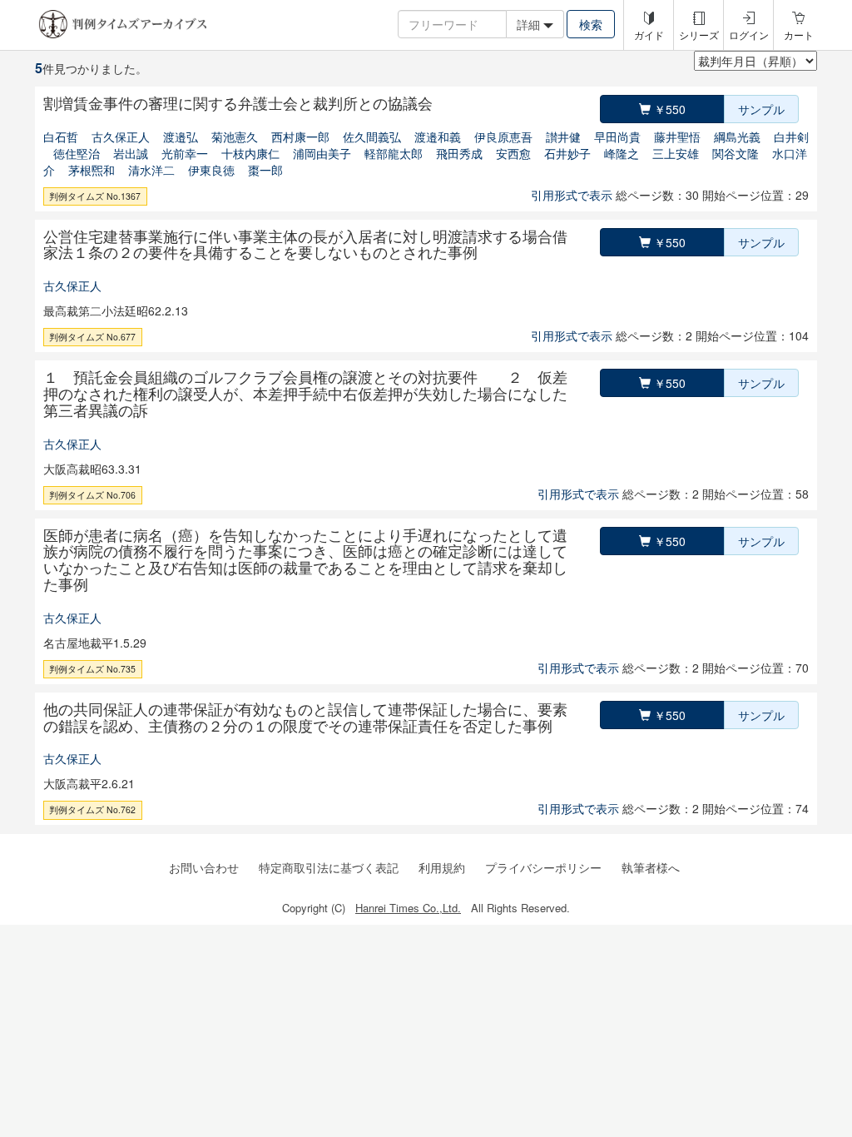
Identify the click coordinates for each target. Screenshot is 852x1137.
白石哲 (60, 136)
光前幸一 (184, 153)
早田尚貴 (617, 136)
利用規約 (442, 867)
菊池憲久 (234, 136)
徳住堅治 (76, 153)
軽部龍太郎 (393, 153)
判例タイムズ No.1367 (95, 196)
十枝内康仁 (250, 153)
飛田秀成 (459, 153)
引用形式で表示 (571, 194)
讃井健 (563, 136)
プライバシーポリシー (543, 867)
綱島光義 (737, 136)
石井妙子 (567, 153)
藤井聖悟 (677, 136)
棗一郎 (265, 169)
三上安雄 (675, 153)
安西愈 (513, 153)
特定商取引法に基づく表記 (329, 867)
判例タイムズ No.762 (92, 809)
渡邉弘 (180, 136)
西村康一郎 (300, 136)
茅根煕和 (91, 169)
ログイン (749, 34)
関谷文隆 (735, 153)
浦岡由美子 (322, 153)
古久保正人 (121, 136)
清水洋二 (151, 169)
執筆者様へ (651, 867)
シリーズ (699, 34)
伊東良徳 (211, 169)
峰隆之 (621, 153)
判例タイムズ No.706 (92, 495)
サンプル (761, 109)
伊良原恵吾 (503, 136)
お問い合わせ (204, 867)
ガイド (649, 34)
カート (799, 34)
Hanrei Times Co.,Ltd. (408, 908)
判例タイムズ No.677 (92, 336)
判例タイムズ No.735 (92, 669)
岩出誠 (130, 153)
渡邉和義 (437, 136)
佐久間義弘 (372, 136)
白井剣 (791, 136)
